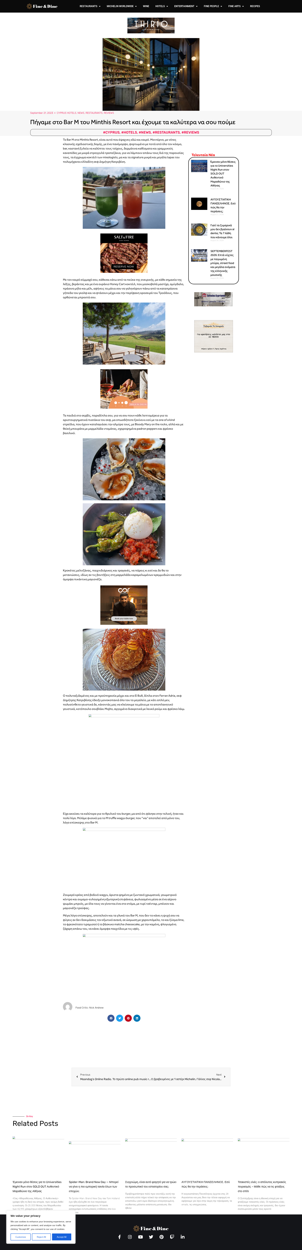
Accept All (61, 1237)
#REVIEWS (190, 132)
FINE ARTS (234, 6)
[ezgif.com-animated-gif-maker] (124, 253)
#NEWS (145, 132)
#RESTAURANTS (166, 132)
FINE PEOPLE (211, 6)
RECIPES (255, 6)
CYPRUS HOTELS (66, 112)
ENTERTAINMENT (184, 6)
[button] (111, 1018)
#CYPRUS (111, 132)
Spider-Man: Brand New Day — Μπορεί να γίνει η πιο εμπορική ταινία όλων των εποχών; (93, 1186)
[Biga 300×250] (124, 388)
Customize (20, 1237)
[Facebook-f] (119, 1237)
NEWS (81, 112)
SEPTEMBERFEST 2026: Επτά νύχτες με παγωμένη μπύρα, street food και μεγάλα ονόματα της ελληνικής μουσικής (222, 263)
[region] (41, 1227)
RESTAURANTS (88, 6)
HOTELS (160, 6)
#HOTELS (129, 132)
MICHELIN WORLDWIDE (120, 6)
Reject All (41, 1237)
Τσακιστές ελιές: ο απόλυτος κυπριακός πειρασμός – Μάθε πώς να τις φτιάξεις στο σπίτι (262, 1186)
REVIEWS (109, 112)
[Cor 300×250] (124, 605)
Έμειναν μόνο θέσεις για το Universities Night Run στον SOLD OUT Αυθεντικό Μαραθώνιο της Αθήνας (223, 173)
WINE (146, 6)
